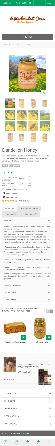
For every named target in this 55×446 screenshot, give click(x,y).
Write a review (24, 201)
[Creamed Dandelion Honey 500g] (33, 103)
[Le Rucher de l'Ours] (27, 20)
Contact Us (24, 372)
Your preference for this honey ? (9, 178)
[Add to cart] (23, 337)
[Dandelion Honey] (10, 103)
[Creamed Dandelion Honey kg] (22, 103)
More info (9, 208)
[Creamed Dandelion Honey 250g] (45, 103)
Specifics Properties (29, 208)
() (16, 201)
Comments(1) (31, 214)
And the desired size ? (8, 184)
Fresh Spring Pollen (40, 342)
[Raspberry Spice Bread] (15, 328)
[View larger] (44, 93)
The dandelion (11, 214)
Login (49, 3)
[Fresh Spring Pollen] (40, 328)
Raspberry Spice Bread (15, 342)
